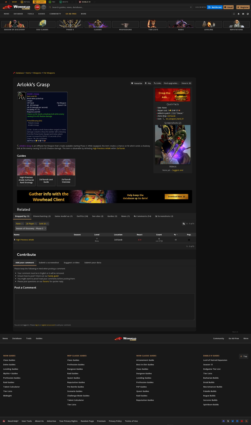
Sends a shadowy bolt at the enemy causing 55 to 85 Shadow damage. (45, 115)
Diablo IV (86, 2)
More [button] (83, 14)
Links (158, 83)
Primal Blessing (32, 121)
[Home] (17, 7)
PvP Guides (141, 387)
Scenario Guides (74, 391)
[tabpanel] (104, 235)
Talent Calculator (11, 387)
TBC (53, 2)
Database (18, 14)
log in (37, 325)
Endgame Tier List (212, 369)
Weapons (37, 73)
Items (28, 73)
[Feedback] (243, 14)
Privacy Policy (115, 421)
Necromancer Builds (212, 387)
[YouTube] (242, 421)
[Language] (248, 14)
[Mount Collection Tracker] (104, 196)
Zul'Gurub (118, 239)
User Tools (27, 421)
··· (72, 2)
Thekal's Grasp (33, 123)
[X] (228, 421)
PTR (43, 7)
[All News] (6, 2)
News (6, 14)
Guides (41, 14)
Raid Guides (8, 382)
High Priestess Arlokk (25, 239)
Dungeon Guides (75, 369)
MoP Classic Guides (77, 355)
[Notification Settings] (239, 14)
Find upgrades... (171, 83)
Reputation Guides (76, 382)
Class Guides (9, 360)
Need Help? (13, 421)
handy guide (53, 276)
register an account (48, 325)
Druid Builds (208, 382)
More (246, 338)
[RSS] (246, 421)
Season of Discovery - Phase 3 (29, 228)
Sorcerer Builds (210, 400)
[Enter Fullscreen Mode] (234, 14)
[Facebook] (237, 421)
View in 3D (186, 83)
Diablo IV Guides (211, 355)
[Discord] (224, 421)
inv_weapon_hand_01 (175, 119)
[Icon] (21, 96)
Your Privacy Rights (68, 421)
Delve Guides (9, 364)
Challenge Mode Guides (78, 395)
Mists (65, 2)
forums (46, 281)
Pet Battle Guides (75, 387)
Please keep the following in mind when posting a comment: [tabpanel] (44, 296)
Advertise (51, 421)
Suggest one (177, 170)
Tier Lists (7, 391)
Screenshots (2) (172, 122)
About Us (39, 421)
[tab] (22, 216)
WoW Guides (9, 355)
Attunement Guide (145, 360)
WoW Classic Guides (146, 355)
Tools (28, 338)
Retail (27, 2)
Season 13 (208, 364)
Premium (101, 421)
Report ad (235, 332)
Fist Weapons (49, 73)
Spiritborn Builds (211, 404)
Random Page (87, 421)
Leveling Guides (10, 369)
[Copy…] (184, 224)
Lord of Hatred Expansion (215, 360)
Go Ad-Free (71, 14)
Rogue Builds (209, 395)
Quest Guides (73, 378)
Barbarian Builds (211, 378)
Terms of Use (131, 421)
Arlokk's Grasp (33, 125)
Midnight (7, 395)
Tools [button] (31, 14)
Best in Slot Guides (145, 364)
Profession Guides (11, 378)
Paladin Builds (209, 391)
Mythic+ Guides (10, 373)
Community (55, 14)
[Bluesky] (233, 421)
